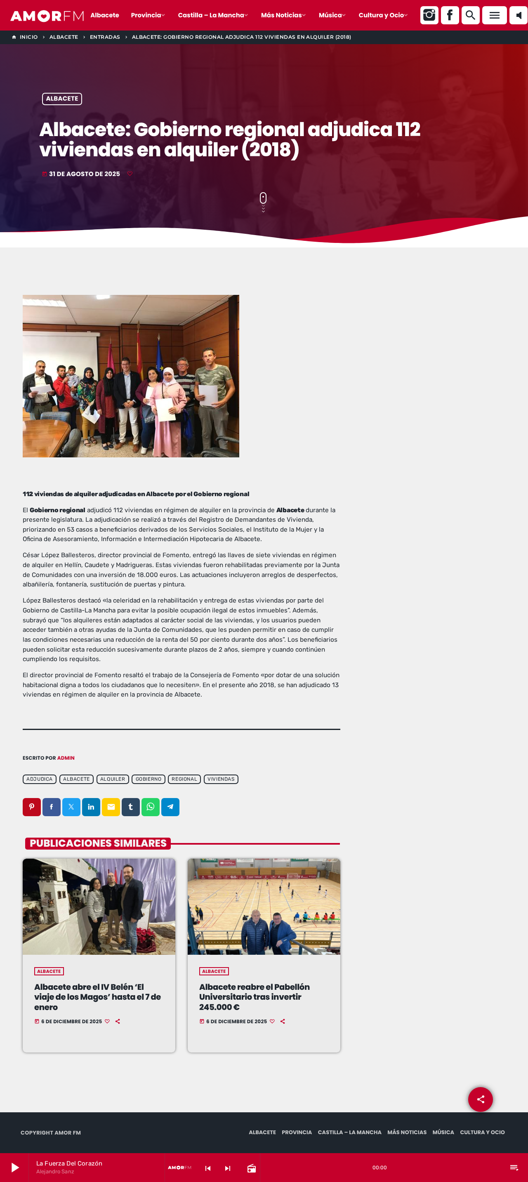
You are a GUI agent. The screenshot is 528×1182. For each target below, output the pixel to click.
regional (184, 779)
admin (66, 758)
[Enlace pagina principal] (47, 15)
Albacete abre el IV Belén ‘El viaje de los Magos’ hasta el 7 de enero (97, 997)
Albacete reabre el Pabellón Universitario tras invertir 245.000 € (254, 997)
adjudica (39, 779)
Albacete (62, 99)
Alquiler (112, 779)
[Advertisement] (433, 354)
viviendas (220, 779)
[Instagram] (429, 15)
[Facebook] (450, 15)
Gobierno (149, 779)
